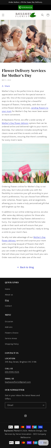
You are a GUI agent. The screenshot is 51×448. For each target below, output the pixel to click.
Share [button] (7, 86)
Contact (8, 306)
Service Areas (11, 338)
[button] (3, 15)
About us (9, 294)
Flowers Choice (11, 333)
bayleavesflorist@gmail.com (18, 382)
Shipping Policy (12, 344)
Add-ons (8, 327)
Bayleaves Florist (12, 430)
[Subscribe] (43, 405)
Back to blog (27, 267)
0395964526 (27, 7)
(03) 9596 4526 (12, 372)
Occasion (9, 321)
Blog (7, 300)
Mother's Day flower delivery (15, 123)
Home (7, 289)
